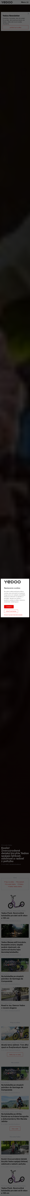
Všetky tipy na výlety (15, 1054)
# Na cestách (20, 882)
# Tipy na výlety (9, 882)
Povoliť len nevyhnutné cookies (13, 615)
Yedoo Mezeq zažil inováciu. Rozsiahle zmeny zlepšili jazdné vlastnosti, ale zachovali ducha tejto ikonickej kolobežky (13, 947)
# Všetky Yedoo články (15, 886)
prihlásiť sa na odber (15, 27)
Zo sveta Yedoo (7, 845)
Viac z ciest (15, 1129)
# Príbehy (20, 884)
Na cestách (5, 974)
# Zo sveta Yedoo (10, 884)
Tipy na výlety (6, 1042)
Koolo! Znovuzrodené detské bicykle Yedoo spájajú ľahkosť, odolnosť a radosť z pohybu (15, 855)
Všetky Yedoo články (19, 911)
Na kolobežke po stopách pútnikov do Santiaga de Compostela (12, 978)
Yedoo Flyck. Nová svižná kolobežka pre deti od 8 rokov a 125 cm (14, 915)
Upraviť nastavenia (11, 611)
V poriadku (9, 606)
